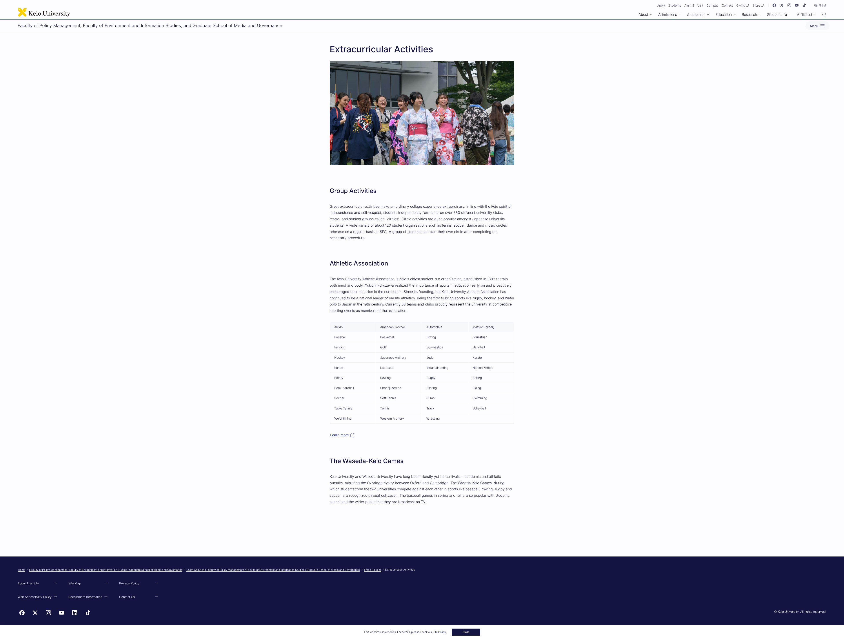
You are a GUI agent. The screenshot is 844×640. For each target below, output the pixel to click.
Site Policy (439, 632)
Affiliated (804, 14)
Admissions (667, 14)
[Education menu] (734, 14)
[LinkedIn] (74, 612)
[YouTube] (796, 5)
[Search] (824, 15)
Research (749, 14)
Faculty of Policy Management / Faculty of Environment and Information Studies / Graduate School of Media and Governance (105, 569)
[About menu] (650, 14)
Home (21, 569)
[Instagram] (789, 5)
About (643, 14)
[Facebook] (774, 5)
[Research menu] (759, 14)
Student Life (777, 14)
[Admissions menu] (679, 14)
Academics (696, 14)
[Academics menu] (708, 14)
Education (723, 14)
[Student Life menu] (789, 14)
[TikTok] (804, 5)
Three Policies (372, 569)
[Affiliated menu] (814, 14)
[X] (781, 5)
